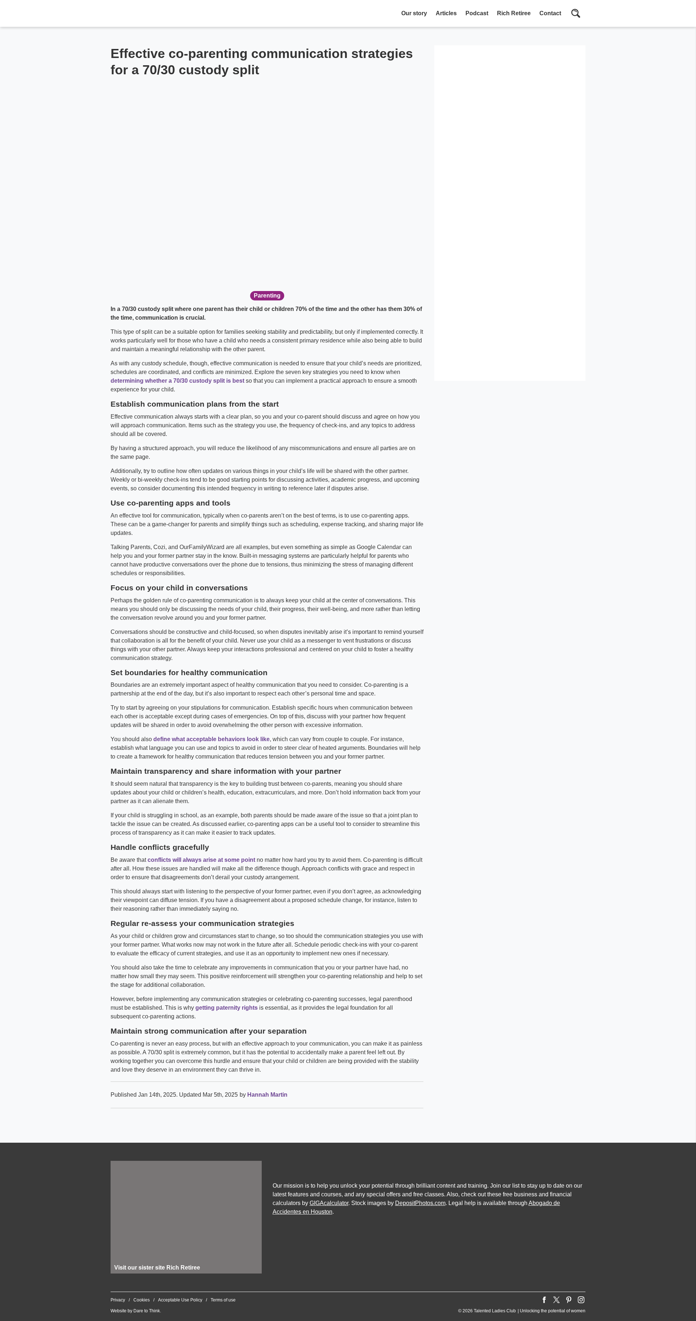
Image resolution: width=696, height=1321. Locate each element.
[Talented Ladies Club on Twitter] (556, 1300)
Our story (414, 13)
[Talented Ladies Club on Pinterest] (568, 1300)
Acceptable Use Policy (180, 1300)
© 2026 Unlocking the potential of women (521, 1310)
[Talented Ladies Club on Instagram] (581, 1300)
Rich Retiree (514, 13)
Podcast (476, 13)
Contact (550, 13)
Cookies (141, 1300)
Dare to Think (146, 1310)
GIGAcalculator (329, 1203)
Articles (446, 13)
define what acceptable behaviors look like (211, 739)
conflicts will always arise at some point (201, 860)
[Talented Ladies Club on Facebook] (544, 1300)
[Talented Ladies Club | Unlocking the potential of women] (186, 14)
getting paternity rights (226, 1008)
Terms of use (223, 1300)
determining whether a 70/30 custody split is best (177, 381)
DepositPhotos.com (420, 1203)
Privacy (118, 1300)
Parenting (267, 295)
